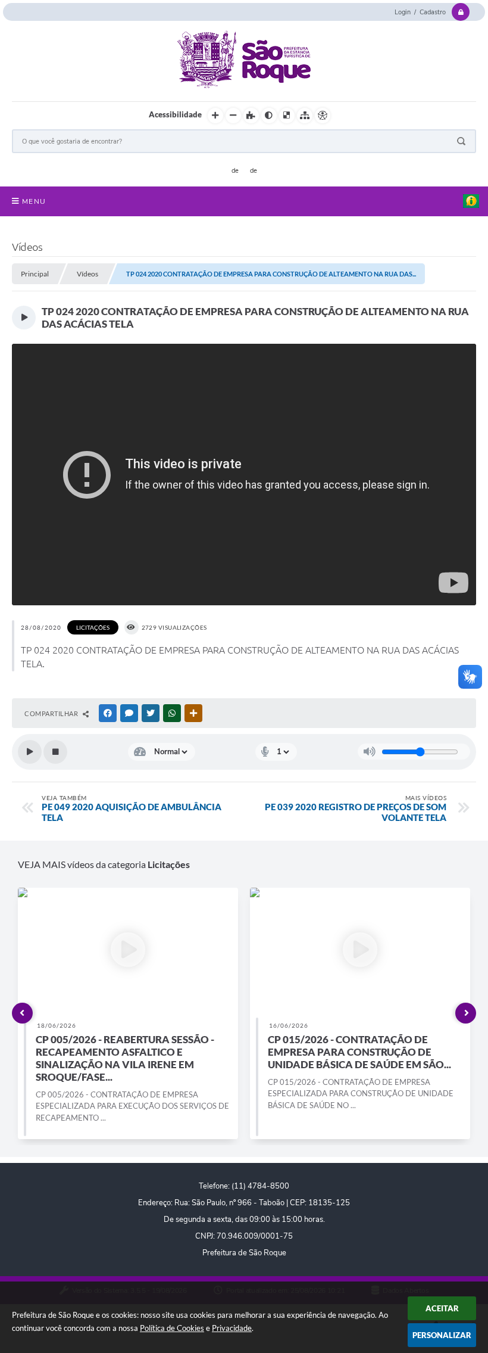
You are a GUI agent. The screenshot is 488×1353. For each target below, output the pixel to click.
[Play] (30, 752)
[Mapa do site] (304, 115)
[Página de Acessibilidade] (322, 115)
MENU (34, 201)
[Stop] (55, 752)
